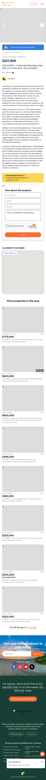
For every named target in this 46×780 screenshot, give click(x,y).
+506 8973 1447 (12, 180)
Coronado (16, 52)
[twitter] (32, 666)
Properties (6, 52)
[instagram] (20, 666)
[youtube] (26, 666)
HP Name (2, 637)
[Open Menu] (42, 4)
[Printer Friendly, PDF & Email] (13, 73)
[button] (42, 25)
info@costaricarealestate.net (17, 178)
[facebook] (14, 666)
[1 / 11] (23, 25)
